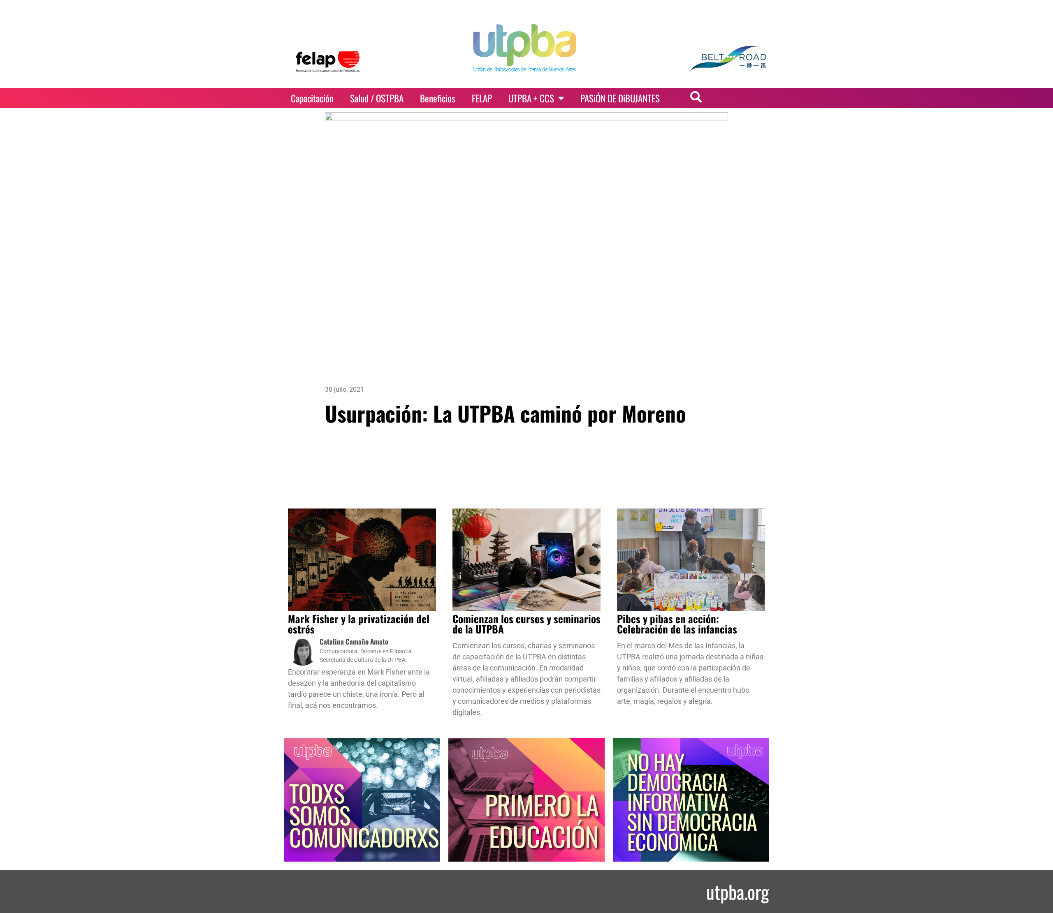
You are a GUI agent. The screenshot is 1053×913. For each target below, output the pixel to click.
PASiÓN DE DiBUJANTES (620, 98)
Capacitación (312, 98)
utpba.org (737, 891)
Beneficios (437, 98)
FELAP (482, 98)
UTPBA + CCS (531, 98)
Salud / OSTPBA (377, 98)
